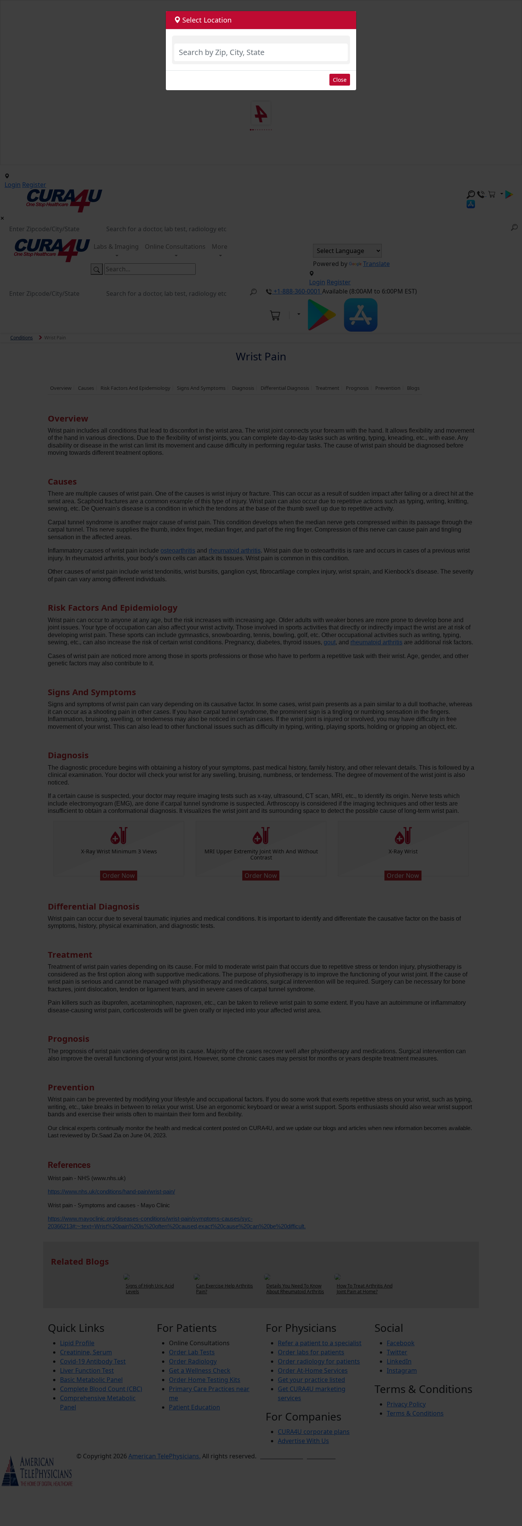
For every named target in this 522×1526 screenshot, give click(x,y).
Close (340, 79)
